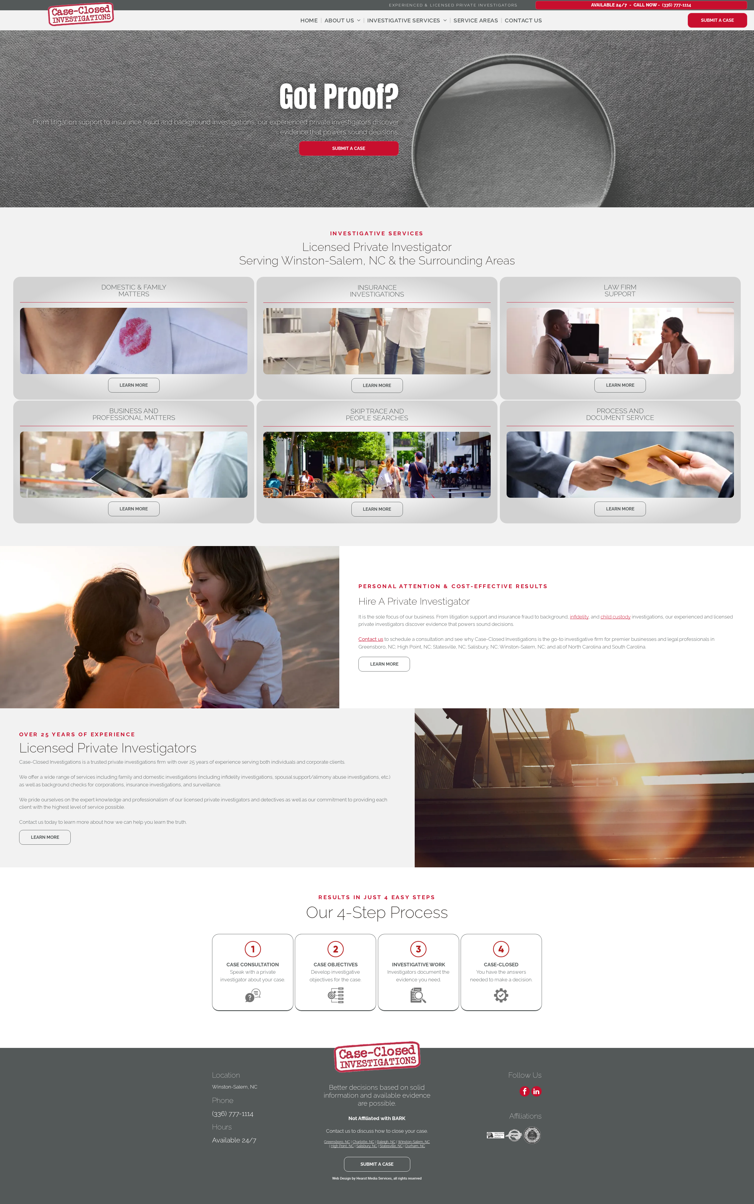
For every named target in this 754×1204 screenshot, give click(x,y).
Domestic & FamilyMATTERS (133, 290)
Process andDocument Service (620, 414)
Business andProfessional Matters (133, 414)
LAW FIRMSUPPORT (620, 290)
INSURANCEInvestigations (377, 290)
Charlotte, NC (363, 1142)
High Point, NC (342, 1146)
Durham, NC (415, 1146)
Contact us (370, 639)
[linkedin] (536, 1092)
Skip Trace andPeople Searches (377, 414)
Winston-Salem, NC (414, 1142)
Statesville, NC (391, 1146)
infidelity (579, 617)
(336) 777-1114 (232, 1113)
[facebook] (525, 1092)
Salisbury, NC (366, 1146)
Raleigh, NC (386, 1142)
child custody (616, 617)
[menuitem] (310, 20)
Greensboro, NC (337, 1142)
